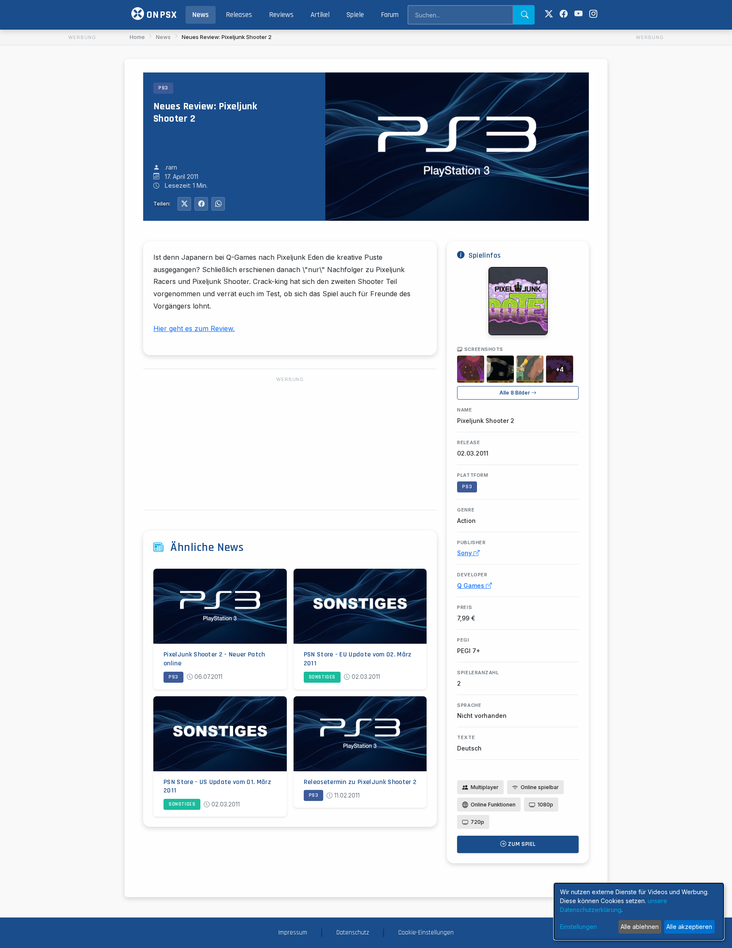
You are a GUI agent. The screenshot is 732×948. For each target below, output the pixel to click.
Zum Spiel (521, 844)
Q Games (471, 585)
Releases (239, 14)
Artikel (320, 14)
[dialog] (639, 911)
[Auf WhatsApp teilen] (218, 204)
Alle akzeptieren (689, 926)
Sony (465, 552)
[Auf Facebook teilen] (201, 204)
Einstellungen (578, 926)
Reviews (281, 14)
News (200, 14)
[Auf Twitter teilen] (184, 204)
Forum (390, 14)
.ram (171, 167)
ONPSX (160, 14)
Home (137, 36)
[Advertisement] (82, 170)
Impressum (292, 933)
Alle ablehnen (640, 926)
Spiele (355, 14)
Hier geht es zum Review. (194, 328)
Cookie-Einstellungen (426, 933)
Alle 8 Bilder (515, 392)
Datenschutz (352, 933)
